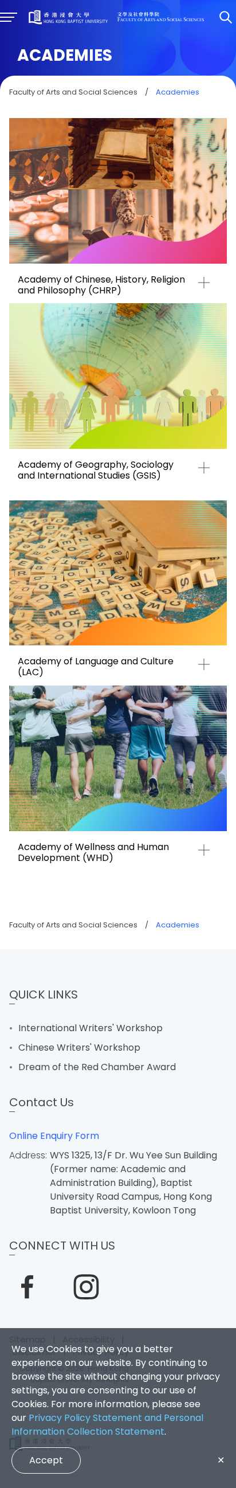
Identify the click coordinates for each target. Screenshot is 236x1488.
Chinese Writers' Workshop (79, 1047)
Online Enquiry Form (54, 1135)
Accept (46, 1460)
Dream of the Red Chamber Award (97, 1067)
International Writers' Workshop (90, 1028)
